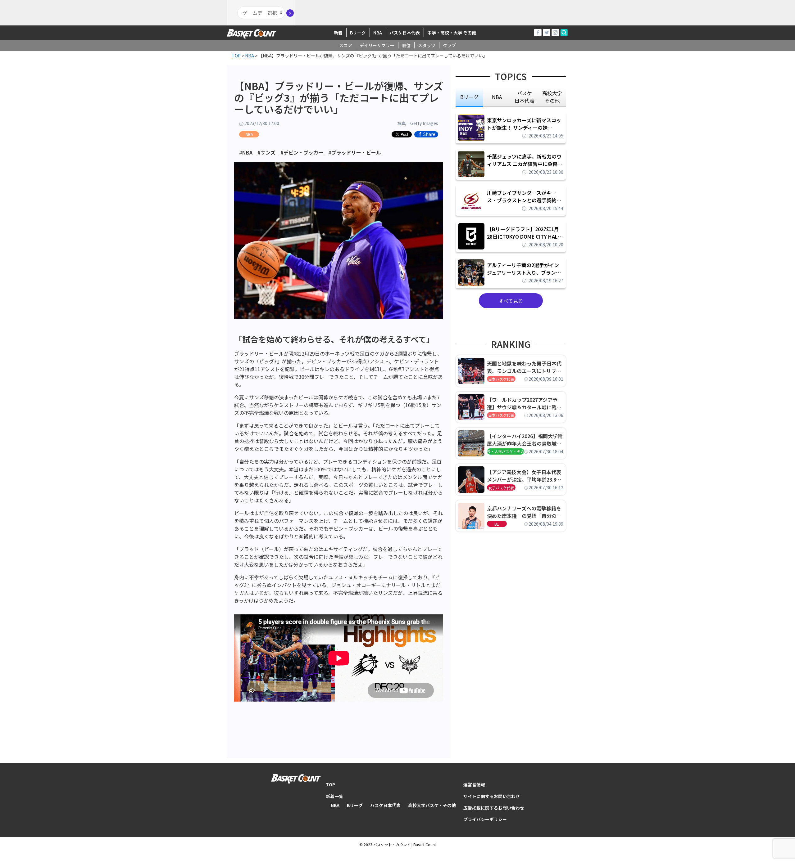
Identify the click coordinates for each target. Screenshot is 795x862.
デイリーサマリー (377, 45)
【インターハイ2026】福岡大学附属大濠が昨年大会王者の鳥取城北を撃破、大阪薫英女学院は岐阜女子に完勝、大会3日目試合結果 (525, 439)
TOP (330, 784)
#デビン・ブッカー (301, 152)
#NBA (245, 152)
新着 (338, 32)
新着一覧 (334, 796)
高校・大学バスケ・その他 (505, 451)
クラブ (449, 45)
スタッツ (426, 45)
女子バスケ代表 (501, 487)
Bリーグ (358, 32)
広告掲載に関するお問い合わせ (493, 808)
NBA (377, 32)
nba (497, 97)
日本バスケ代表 (501, 379)
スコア (345, 45)
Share (429, 134)
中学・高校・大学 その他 (451, 32)
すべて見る (511, 300)
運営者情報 (474, 784)
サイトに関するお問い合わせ (491, 796)
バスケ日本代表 (404, 32)
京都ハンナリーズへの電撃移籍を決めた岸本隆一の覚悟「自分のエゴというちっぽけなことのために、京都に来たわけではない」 (524, 512)
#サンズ (266, 152)
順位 (406, 45)
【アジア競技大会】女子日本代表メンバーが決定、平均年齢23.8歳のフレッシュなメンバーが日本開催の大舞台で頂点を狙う (524, 475)
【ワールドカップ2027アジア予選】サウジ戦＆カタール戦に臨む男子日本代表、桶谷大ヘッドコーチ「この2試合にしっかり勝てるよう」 (524, 403)
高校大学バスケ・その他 (432, 805)
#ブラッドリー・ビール (354, 152)
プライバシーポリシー (485, 819)
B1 (496, 524)
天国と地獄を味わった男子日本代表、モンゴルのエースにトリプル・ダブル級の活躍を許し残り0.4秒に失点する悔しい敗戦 (525, 367)
